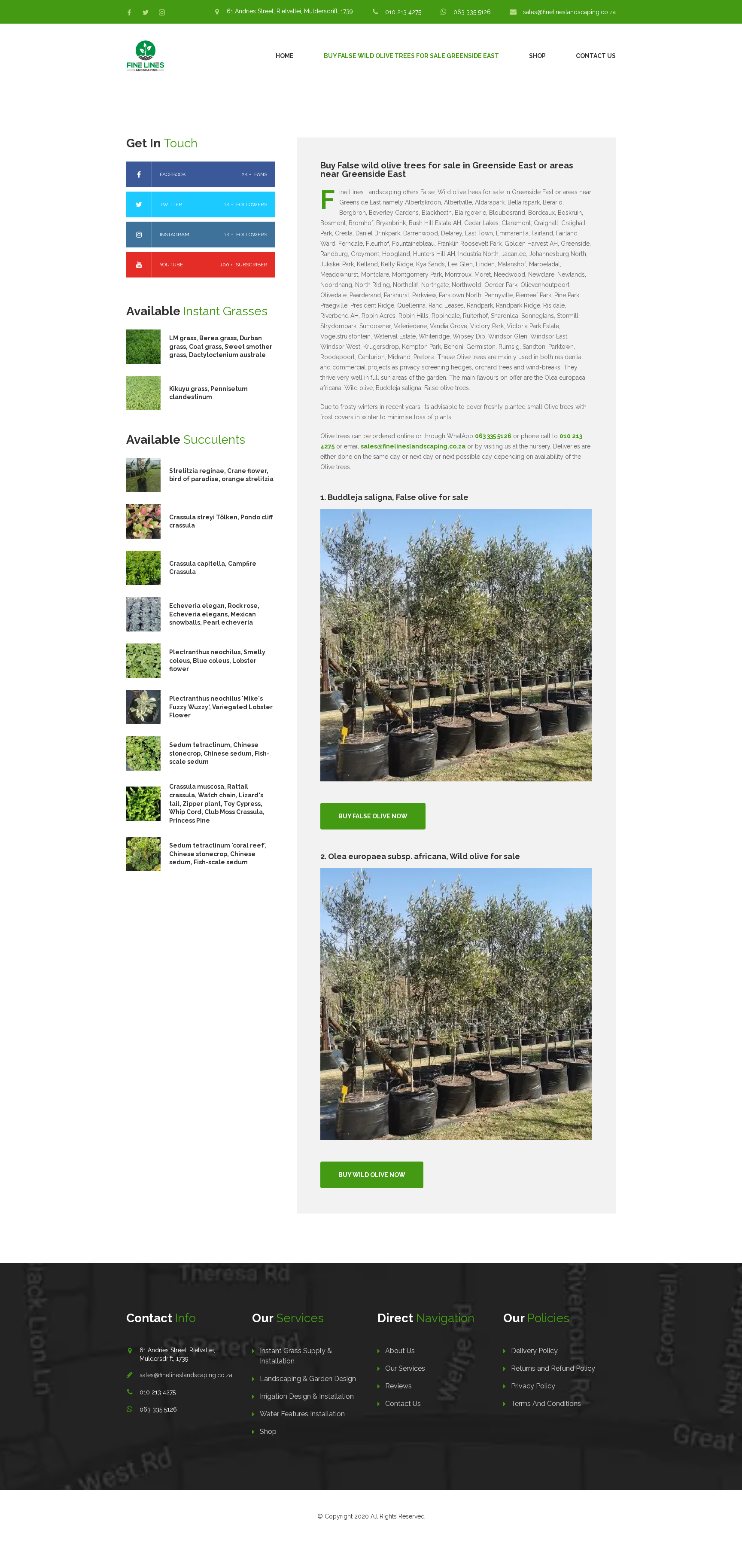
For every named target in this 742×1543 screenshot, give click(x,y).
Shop (537, 55)
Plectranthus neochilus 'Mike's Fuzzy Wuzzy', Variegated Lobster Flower (221, 707)
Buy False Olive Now (372, 816)
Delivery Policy (534, 1351)
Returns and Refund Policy (553, 1368)
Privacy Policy (533, 1386)
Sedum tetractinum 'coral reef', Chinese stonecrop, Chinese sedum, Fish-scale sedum (218, 854)
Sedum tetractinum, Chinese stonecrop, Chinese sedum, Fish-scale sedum (219, 753)
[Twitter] (146, 12)
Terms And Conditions (546, 1404)
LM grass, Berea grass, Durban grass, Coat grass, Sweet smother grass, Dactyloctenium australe (220, 346)
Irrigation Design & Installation (307, 1396)
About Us (400, 1351)
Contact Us (596, 55)
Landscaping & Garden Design (308, 1379)
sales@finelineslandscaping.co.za (569, 12)
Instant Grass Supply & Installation (296, 1356)
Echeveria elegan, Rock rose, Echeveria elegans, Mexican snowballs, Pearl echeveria (214, 614)
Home (285, 55)
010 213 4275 (403, 12)
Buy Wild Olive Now (371, 1174)
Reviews (398, 1386)
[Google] (162, 12)
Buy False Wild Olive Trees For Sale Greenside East (411, 55)
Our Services (405, 1368)
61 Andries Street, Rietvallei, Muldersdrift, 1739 (290, 11)
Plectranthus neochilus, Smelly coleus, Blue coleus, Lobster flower (217, 660)
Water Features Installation (302, 1414)
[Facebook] (129, 12)
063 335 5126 (472, 12)
